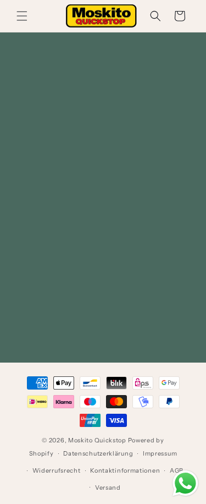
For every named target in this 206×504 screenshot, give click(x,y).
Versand (108, 487)
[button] (22, 16)
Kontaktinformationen (125, 470)
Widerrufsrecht (56, 470)
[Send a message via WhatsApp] (185, 483)
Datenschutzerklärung (98, 453)
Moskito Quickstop (97, 440)
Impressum (160, 453)
